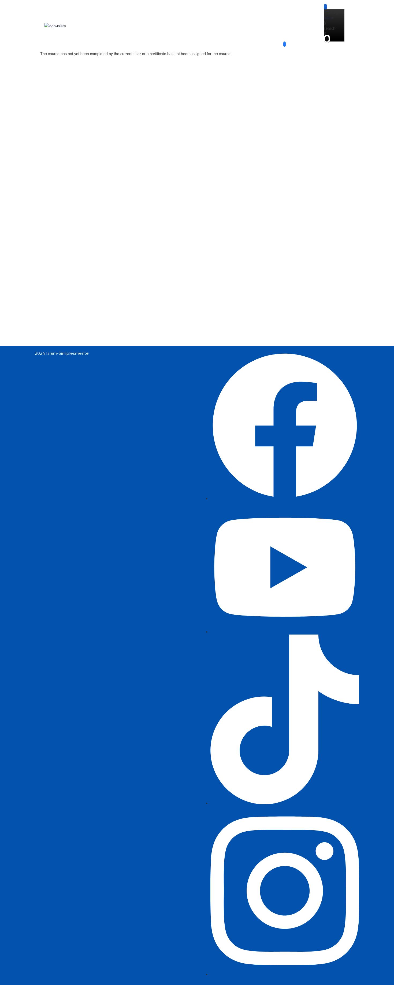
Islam (328, 17)
